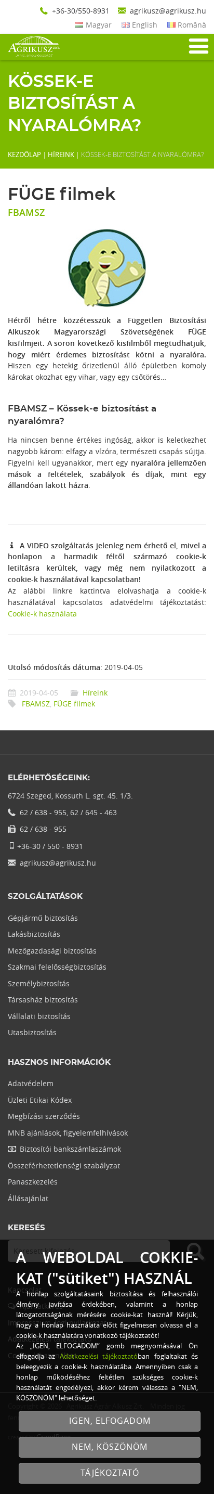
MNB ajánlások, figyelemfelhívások (68, 1133)
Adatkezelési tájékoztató (99, 1356)
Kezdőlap (24, 154)
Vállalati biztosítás (39, 1016)
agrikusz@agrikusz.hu (168, 11)
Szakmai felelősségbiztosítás (57, 967)
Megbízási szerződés (44, 1116)
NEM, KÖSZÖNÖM (110, 1446)
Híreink (61, 154)
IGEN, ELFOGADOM (110, 1420)
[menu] (197, 46)
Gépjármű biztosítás (43, 918)
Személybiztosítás (39, 983)
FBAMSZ (36, 704)
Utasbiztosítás (32, 1032)
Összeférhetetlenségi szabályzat (64, 1165)
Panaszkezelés (33, 1182)
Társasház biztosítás (43, 999)
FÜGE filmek (74, 704)
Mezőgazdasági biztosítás (52, 951)
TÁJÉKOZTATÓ (110, 1472)
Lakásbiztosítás (34, 934)
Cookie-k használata (42, 614)
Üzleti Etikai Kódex (40, 1100)
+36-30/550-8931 (81, 11)
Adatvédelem (31, 1083)
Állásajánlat (28, 1198)
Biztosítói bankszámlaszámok (70, 1149)
